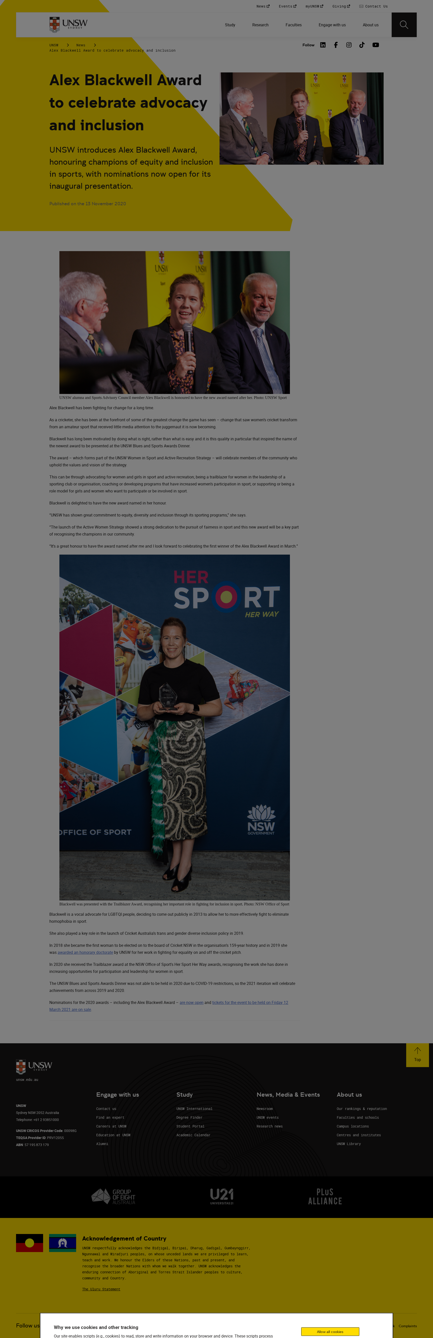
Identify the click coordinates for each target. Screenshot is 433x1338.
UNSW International (194, 1108)
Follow (308, 45)
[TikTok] (362, 45)
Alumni (102, 1143)
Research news (270, 1126)
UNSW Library (349, 1143)
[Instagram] (349, 45)
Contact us (106, 1108)
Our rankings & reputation (362, 1108)
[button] (417, 1055)
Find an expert (110, 1117)
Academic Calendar (193, 1135)
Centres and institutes (359, 1135)
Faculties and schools (358, 1117)
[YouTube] (375, 45)
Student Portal (190, 1126)
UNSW (53, 45)
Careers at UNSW (111, 1126)
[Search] (404, 25)
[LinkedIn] (323, 45)
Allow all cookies (330, 1332)
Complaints (408, 1326)
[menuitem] (230, 24)
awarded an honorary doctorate (85, 952)
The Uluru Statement (101, 1289)
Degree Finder (189, 1117)
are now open (191, 1002)
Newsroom (265, 1108)
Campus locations (353, 1126)
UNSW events (268, 1117)
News (80, 45)
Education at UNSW (113, 1135)
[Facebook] (336, 45)
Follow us (28, 1325)
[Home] (68, 25)
